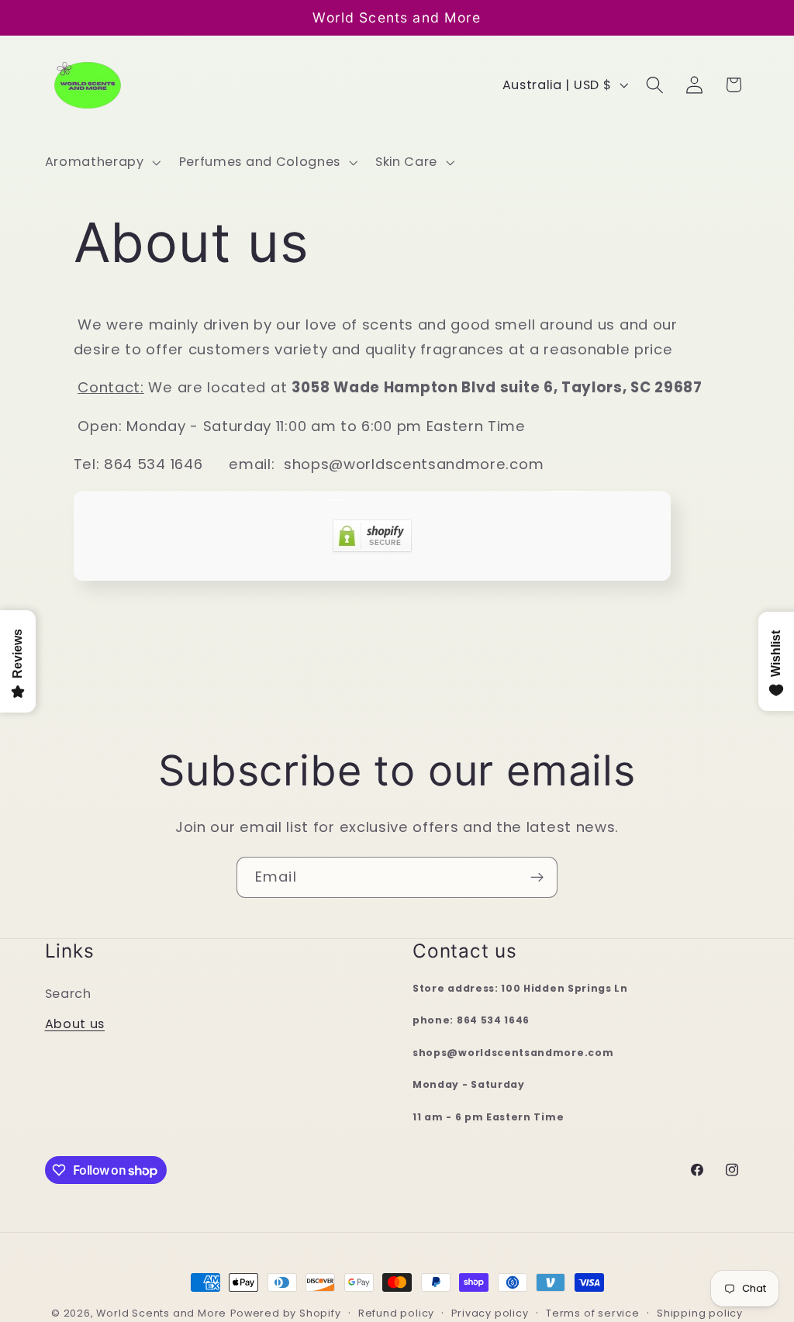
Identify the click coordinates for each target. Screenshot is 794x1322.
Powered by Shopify (285, 1313)
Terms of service (593, 1313)
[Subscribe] (537, 878)
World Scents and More (161, 1313)
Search (68, 994)
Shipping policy (700, 1313)
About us (75, 1024)
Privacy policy (489, 1313)
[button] (101, 162)
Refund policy (396, 1313)
